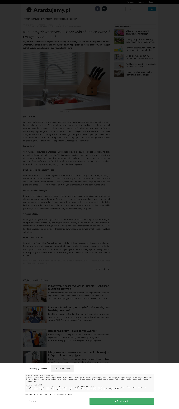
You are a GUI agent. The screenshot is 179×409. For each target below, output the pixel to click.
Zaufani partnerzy (62, 368)
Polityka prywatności (38, 368)
